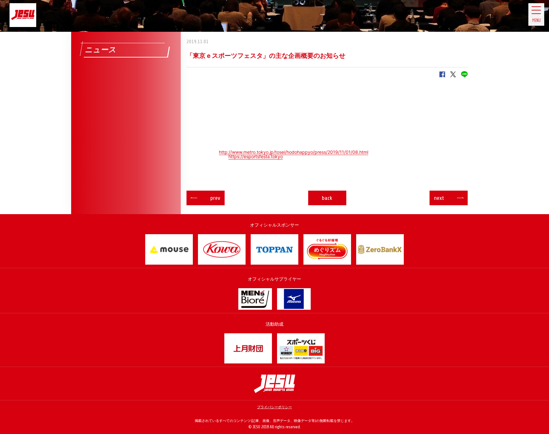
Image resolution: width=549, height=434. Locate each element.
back (327, 198)
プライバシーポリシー (274, 407)
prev (215, 198)
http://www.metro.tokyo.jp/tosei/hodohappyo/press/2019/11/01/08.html (293, 152)
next (439, 198)
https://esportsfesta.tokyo (255, 156)
